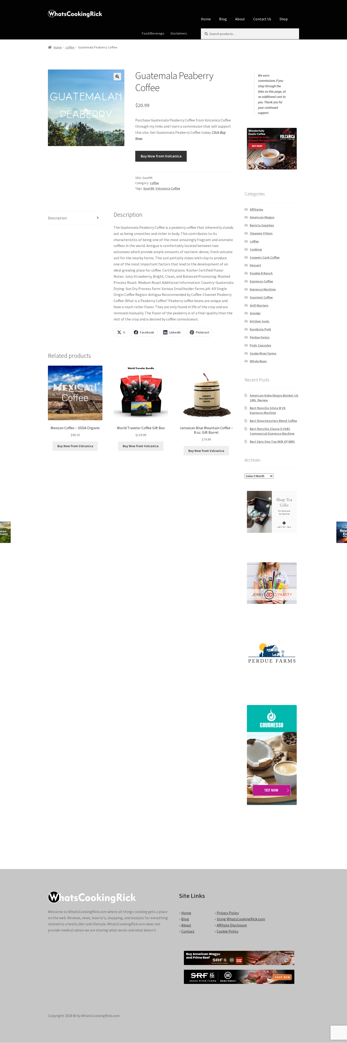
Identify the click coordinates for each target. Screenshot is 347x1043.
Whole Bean (258, 361)
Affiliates (256, 209)
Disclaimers (179, 33)
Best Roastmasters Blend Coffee (273, 421)
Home (206, 19)
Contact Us (262, 19)
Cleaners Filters (261, 233)
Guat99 (148, 188)
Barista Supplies (262, 225)
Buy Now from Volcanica (161, 156)
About (240, 19)
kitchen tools (259, 321)
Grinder (255, 313)
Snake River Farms (263, 353)
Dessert (255, 265)
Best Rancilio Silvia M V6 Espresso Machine (267, 410)
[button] (117, 76)
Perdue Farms (260, 337)
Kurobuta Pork (260, 329)
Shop (283, 19)
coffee (70, 47)
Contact (188, 931)
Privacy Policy (228, 912)
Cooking (256, 249)
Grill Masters (259, 305)
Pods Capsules (260, 345)
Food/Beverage (153, 33)
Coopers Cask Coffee (264, 257)
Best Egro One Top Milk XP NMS (272, 441)
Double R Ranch (261, 273)
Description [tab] (57, 218)
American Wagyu (262, 217)
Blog (223, 19)
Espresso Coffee (261, 281)
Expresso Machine (263, 289)
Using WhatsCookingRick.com (241, 919)
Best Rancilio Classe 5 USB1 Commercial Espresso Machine (272, 431)
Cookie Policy (227, 931)
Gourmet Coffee (261, 297)
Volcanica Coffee (168, 188)
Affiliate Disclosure (232, 925)
